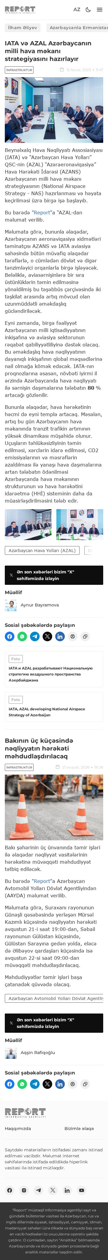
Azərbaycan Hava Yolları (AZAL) (42, 550)
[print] (72, 636)
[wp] (22, 636)
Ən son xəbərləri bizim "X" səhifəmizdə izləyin (45, 575)
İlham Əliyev (22, 27)
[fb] (9, 636)
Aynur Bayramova (40, 605)
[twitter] (47, 636)
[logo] (20, 10)
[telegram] (35, 636)
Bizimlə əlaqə (79, 1128)
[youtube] (81, 1190)
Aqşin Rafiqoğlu (38, 1052)
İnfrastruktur (19, 70)
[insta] (24, 1190)
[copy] (85, 636)
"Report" (42, 212)
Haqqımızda (18, 1128)
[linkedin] (60, 636)
